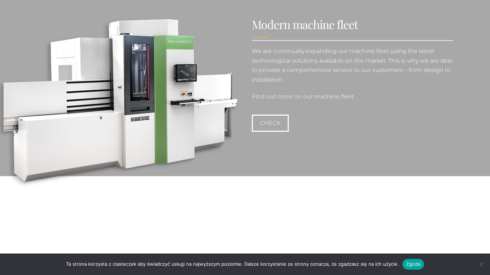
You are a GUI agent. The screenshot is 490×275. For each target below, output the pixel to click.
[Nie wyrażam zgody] (481, 264)
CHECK (270, 123)
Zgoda (413, 264)
